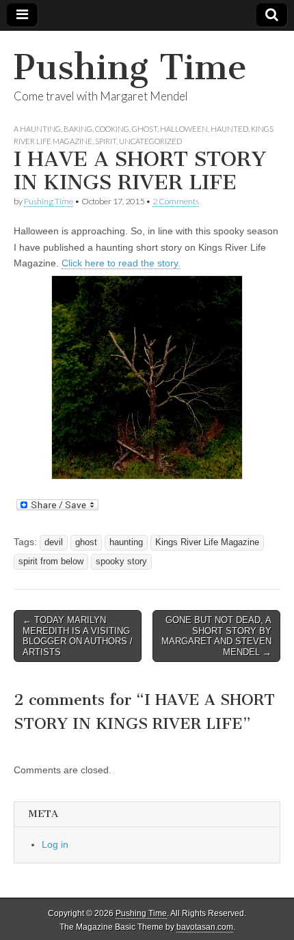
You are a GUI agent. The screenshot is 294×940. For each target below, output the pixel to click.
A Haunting (37, 128)
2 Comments (175, 201)
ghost (144, 128)
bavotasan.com (204, 927)
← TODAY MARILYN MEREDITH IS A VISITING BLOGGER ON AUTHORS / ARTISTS (78, 636)
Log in (55, 844)
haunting (126, 542)
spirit (105, 141)
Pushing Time (130, 67)
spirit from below (50, 561)
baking (78, 128)
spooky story (121, 561)
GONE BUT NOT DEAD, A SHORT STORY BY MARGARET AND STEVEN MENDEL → (216, 636)
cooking (112, 128)
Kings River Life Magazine (207, 542)
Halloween (184, 128)
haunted (229, 128)
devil (53, 542)
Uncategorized (150, 141)
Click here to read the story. (121, 263)
